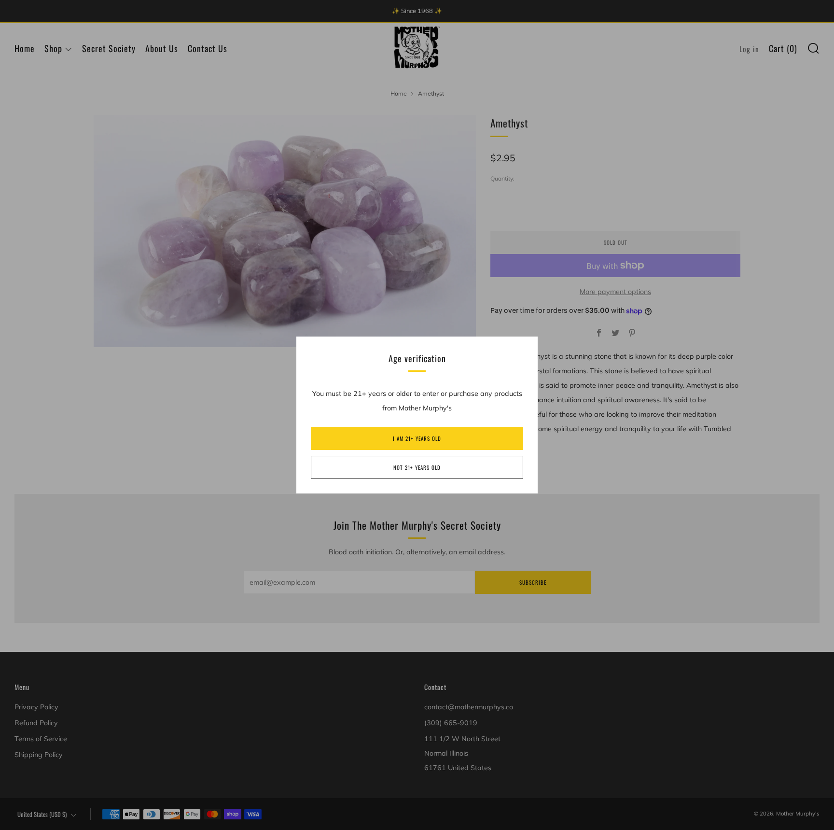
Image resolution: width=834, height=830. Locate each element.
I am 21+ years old (417, 438)
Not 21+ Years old (417, 467)
